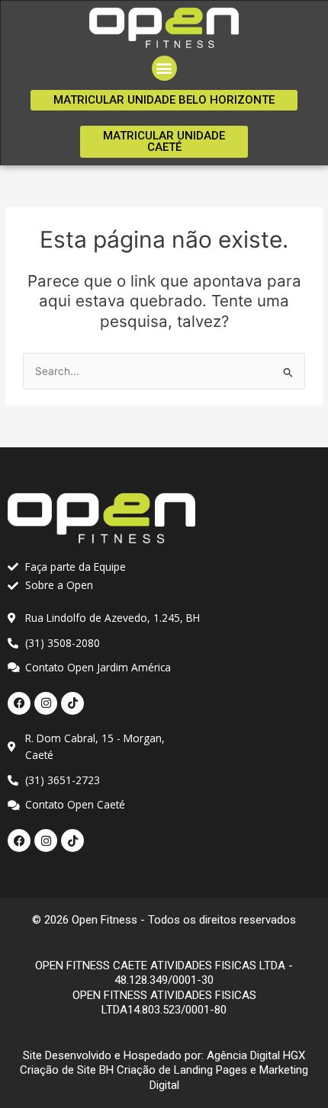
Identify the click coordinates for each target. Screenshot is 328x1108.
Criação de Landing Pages (182, 1070)
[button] (164, 68)
